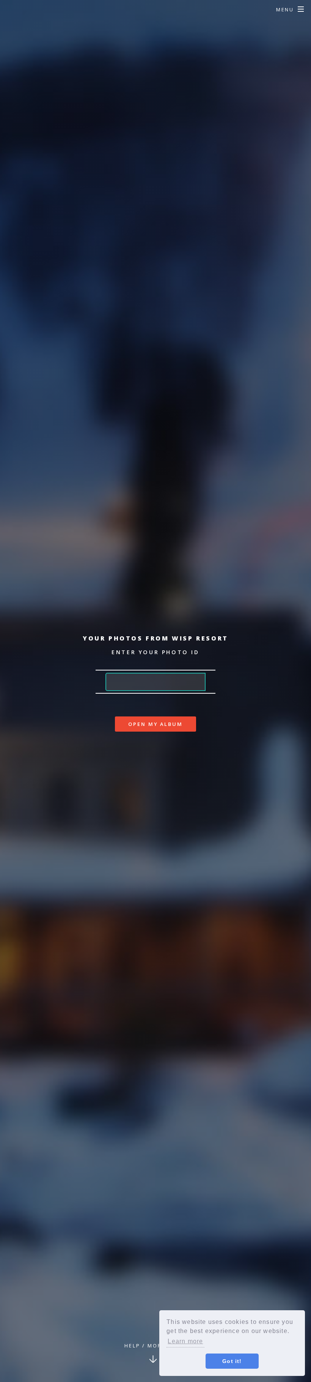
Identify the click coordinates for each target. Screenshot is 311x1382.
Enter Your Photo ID (155, 652)
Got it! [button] (232, 1361)
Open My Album (155, 724)
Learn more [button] (185, 1341)
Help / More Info (153, 1345)
